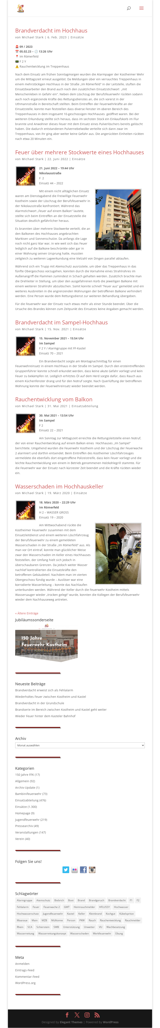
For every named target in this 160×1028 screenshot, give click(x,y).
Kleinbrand (95, 913)
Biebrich (59, 900)
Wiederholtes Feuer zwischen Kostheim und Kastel (50, 697)
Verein (19, 839)
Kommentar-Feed (27, 977)
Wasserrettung (25, 933)
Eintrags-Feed (24, 970)
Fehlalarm (23, 907)
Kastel (70, 913)
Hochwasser (121, 907)
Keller (81, 913)
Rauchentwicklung (110, 920)
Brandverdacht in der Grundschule (39, 703)
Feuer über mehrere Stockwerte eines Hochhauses (79, 152)
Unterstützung (71, 927)
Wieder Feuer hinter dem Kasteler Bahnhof (45, 716)
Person (71, 920)
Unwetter (89, 927)
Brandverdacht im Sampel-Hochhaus (61, 322)
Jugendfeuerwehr (27, 820)
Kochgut (110, 913)
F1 (131, 900)
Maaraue (22, 920)
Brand (81, 900)
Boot (71, 900)
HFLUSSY (104, 907)
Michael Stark (33, 37)
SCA (30, 927)
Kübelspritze (126, 913)
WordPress (111, 1022)
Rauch (92, 920)
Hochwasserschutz (28, 913)
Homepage (22, 813)
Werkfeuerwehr (102, 933)
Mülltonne (57, 920)
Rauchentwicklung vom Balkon (53, 399)
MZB (44, 920)
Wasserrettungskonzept (52, 933)
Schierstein (42, 927)
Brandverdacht (117, 900)
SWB (56, 927)
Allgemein (22, 781)
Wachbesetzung (115, 927)
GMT (67, 907)
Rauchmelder (132, 920)
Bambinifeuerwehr (28, 794)
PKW (82, 920)
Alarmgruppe (24, 900)
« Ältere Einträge (26, 613)
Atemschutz (43, 900)
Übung (119, 933)
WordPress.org (25, 983)
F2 (138, 900)
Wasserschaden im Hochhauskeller (59, 486)
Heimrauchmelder (84, 907)
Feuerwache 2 (52, 907)
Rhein (20, 927)
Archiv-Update (25, 788)
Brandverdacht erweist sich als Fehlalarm (44, 690)
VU (100, 927)
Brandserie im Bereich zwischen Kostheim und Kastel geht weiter (61, 710)
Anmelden (22, 964)
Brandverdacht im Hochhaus (51, 30)
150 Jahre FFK (24, 775)
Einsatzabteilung (85, 406)
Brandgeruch (96, 900)
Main (35, 920)
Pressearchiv (24, 826)
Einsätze (77, 37)
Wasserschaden (79, 933)
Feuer (36, 907)
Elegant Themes (71, 1022)
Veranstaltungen (26, 832)
